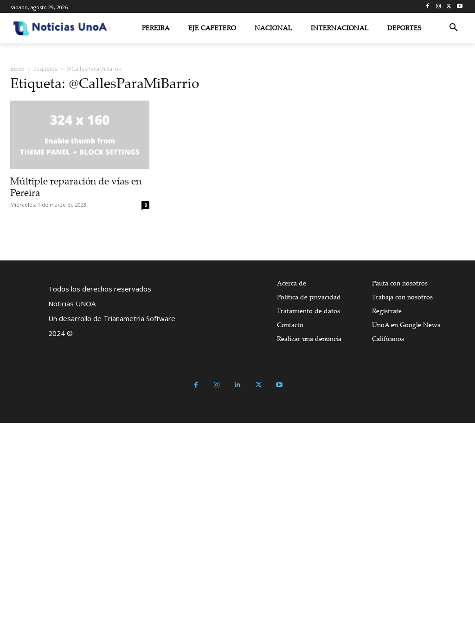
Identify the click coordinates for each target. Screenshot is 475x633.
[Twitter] (448, 6)
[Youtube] (459, 6)
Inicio (17, 69)
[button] (454, 28)
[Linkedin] (238, 385)
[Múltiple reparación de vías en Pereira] (79, 135)
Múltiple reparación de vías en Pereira (75, 186)
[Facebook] (428, 6)
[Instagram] (438, 6)
